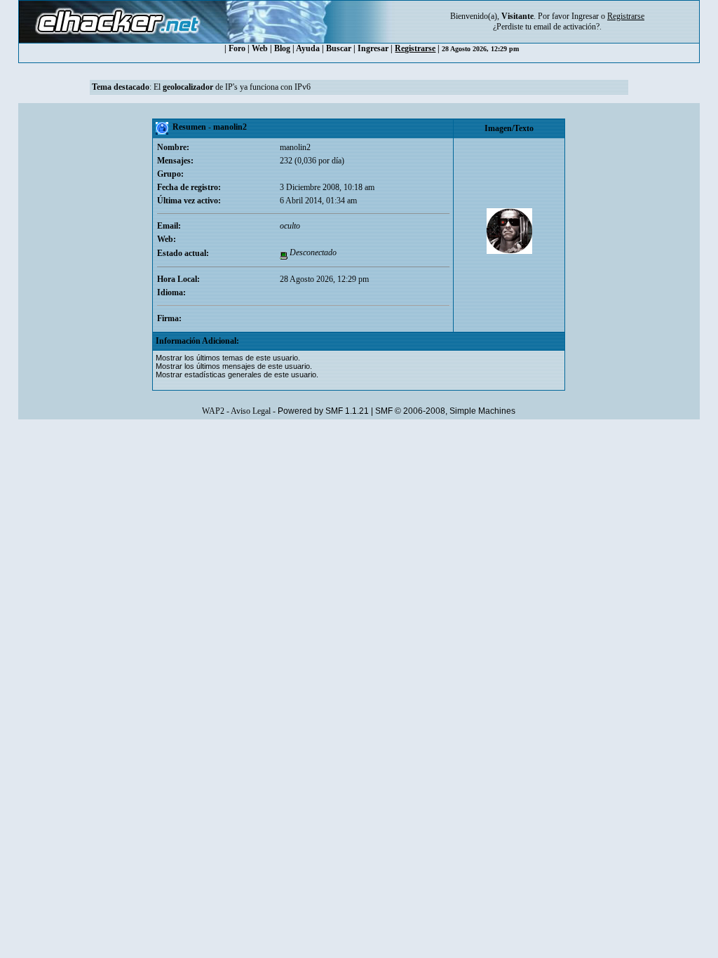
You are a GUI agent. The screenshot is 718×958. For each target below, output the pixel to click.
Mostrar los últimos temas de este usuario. (228, 357)
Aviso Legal (251, 411)
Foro (237, 48)
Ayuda (308, 48)
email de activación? (567, 27)
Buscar (338, 48)
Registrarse (415, 48)
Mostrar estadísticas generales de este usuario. (237, 374)
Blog (282, 48)
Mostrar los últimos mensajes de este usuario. (234, 366)
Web (260, 48)
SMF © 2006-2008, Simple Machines (445, 411)
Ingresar (585, 16)
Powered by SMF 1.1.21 (323, 411)
